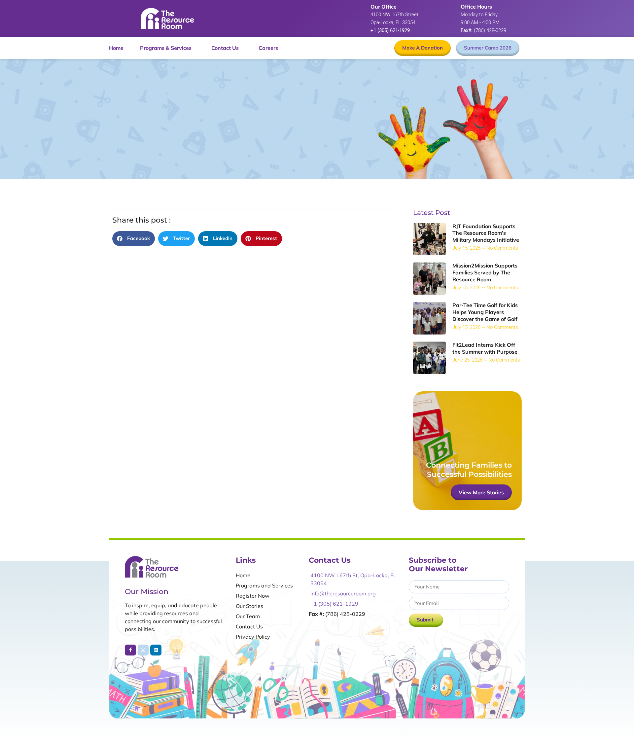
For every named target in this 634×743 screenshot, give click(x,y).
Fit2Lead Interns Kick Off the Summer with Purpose (484, 348)
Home (116, 48)
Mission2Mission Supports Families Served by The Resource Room (484, 272)
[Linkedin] (155, 650)
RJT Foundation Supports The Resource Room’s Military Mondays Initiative (485, 233)
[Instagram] (143, 650)
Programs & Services (166, 48)
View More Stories (481, 492)
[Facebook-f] (130, 650)
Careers (268, 48)
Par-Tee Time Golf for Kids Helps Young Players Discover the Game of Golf (485, 312)
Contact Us (225, 48)
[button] (133, 238)
